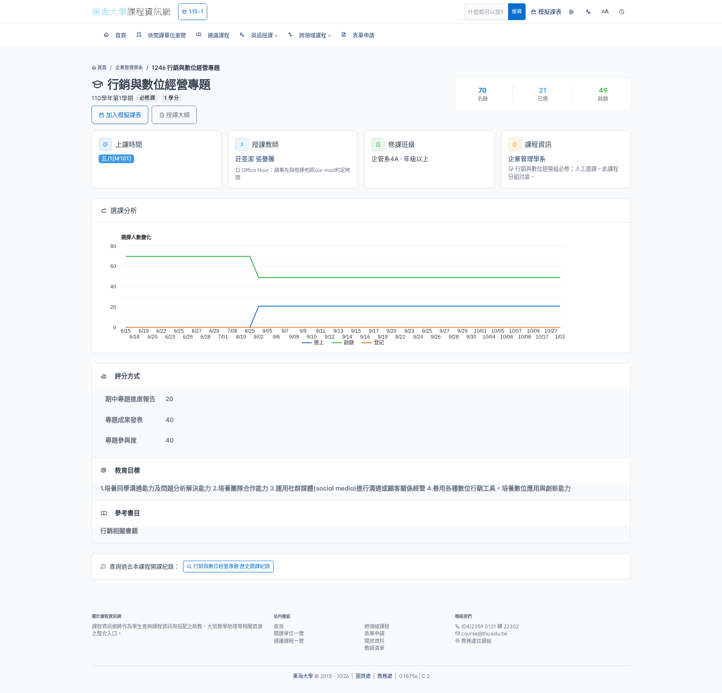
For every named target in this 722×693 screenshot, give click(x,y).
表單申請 (374, 633)
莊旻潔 (244, 159)
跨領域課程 (376, 626)
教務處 (384, 676)
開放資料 (374, 641)
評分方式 (127, 376)
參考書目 (127, 513)
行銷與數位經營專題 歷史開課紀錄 (231, 566)
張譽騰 (265, 159)
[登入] (571, 11)
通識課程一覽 (289, 641)
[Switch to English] (588, 11)
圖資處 (363, 676)
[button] (258, 35)
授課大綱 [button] (178, 114)
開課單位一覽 (289, 633)
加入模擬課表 (123, 114)
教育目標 (127, 470)
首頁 (101, 68)
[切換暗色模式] (621, 11)
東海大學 (303, 676)
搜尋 (517, 11)
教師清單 (374, 648)
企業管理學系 (129, 68)
